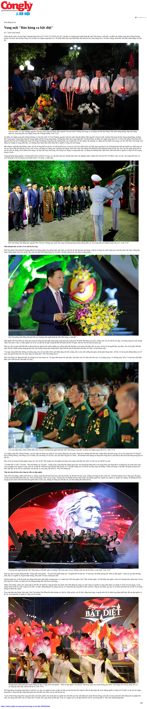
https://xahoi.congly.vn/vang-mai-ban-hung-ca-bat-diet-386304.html (25, 706)
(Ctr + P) (141, 17)
